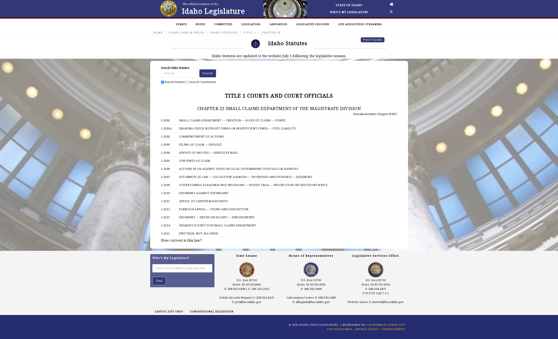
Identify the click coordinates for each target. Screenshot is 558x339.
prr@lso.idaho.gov (248, 302)
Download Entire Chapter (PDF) (374, 114)
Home (158, 32)
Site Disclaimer (339, 329)
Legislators (251, 24)
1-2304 (165, 153)
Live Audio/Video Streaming (360, 24)
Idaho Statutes (224, 32)
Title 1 (249, 32)
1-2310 (165, 193)
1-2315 (165, 233)
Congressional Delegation (211, 311)
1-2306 (165, 169)
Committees (223, 24)
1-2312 (165, 209)
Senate (181, 24)
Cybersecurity (393, 329)
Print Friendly (372, 39)
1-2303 (165, 144)
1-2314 (165, 225)
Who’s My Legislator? (349, 12)
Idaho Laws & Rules (186, 32)
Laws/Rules (278, 24)
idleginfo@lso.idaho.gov (313, 302)
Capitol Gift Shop (169, 311)
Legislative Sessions (312, 24)
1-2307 (165, 177)
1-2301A (166, 128)
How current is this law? (181, 240)
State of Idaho (349, 5)
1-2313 (165, 217)
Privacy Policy (367, 329)
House (200, 24)
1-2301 (165, 120)
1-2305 (165, 161)
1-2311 (165, 201)
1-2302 (165, 136)
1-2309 (165, 185)
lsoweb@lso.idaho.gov (388, 302)
